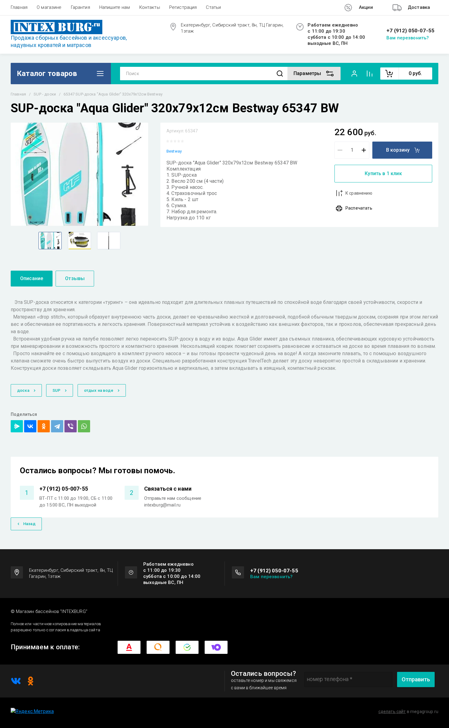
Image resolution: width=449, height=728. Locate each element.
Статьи (213, 7)
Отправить (416, 679)
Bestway (174, 151)
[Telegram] (57, 426)
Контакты (149, 7)
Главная (19, 7)
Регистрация (183, 7)
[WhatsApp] (84, 426)
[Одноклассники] (44, 426)
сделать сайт (392, 711)
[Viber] (70, 426)
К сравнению (358, 193)
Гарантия (80, 7)
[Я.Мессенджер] (17, 426)
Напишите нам (114, 7)
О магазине (49, 7)
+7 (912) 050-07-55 (410, 31)
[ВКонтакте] (30, 426)
